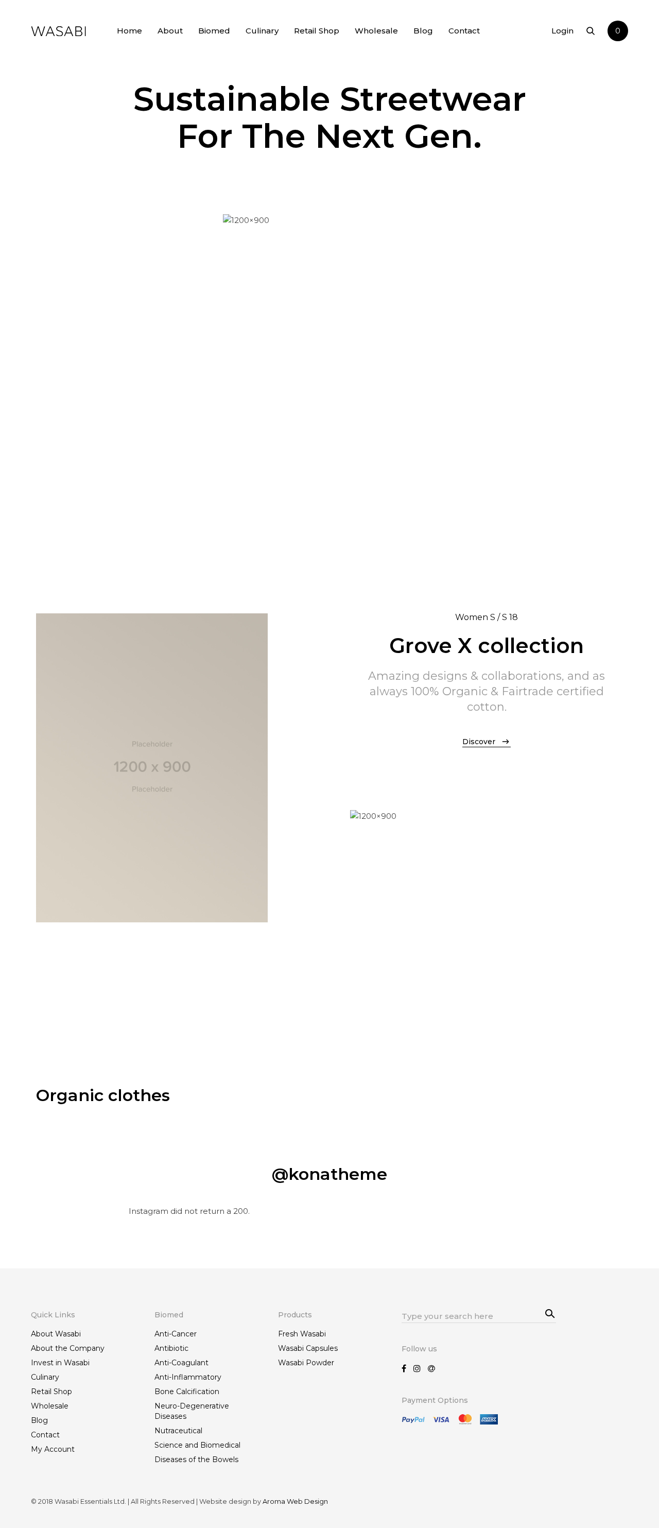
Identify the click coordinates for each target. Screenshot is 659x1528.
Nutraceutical (178, 1430)
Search (545, 1310)
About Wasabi (56, 1333)
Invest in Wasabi (60, 1362)
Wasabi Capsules (308, 1348)
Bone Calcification (186, 1391)
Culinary (262, 31)
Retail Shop (316, 31)
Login (562, 31)
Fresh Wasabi (302, 1333)
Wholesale (376, 31)
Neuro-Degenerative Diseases (191, 1411)
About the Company (68, 1348)
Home (129, 31)
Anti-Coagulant (181, 1362)
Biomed (214, 31)
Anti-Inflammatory (187, 1377)
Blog (423, 31)
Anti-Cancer (175, 1333)
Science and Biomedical (197, 1445)
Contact (464, 31)
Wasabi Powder (306, 1362)
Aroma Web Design (295, 1501)
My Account (53, 1449)
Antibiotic (171, 1348)
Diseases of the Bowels (196, 1459)
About (170, 31)
